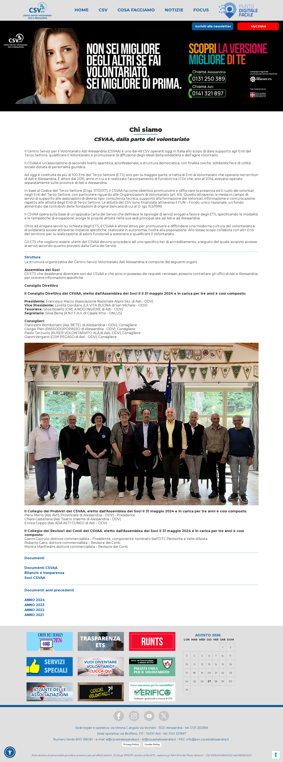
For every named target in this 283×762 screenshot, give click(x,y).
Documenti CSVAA (40, 568)
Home (82, 9)
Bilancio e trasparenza (44, 573)
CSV (102, 9)
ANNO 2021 (34, 615)
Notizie (173, 9)
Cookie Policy (152, 744)
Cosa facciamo (135, 9)
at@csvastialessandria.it (159, 739)
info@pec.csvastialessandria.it (207, 739)
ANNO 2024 (34, 600)
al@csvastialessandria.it (122, 739)
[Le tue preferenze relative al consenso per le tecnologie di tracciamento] (276, 755)
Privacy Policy (131, 744)
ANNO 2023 (34, 605)
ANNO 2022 (34, 610)
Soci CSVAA (34, 578)
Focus (200, 9)
